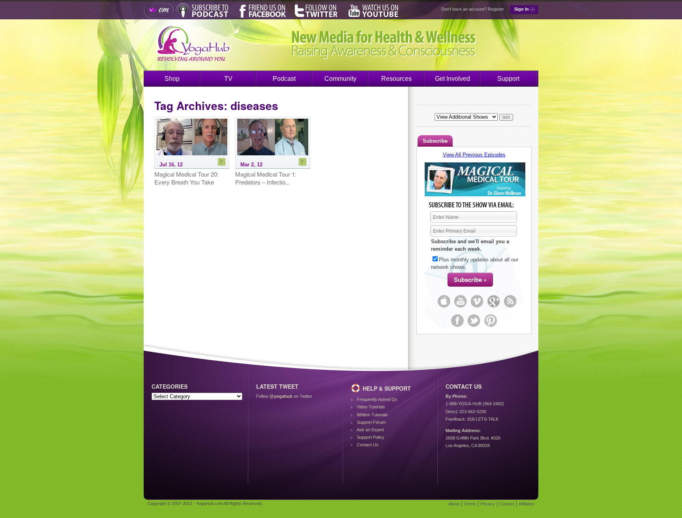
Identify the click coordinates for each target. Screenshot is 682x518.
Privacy (487, 503)
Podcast (284, 78)
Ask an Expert (370, 429)
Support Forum (371, 422)
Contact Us (367, 444)
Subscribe (435, 141)
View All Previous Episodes (474, 155)
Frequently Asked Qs (377, 399)
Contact (506, 503)
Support (508, 78)
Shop (172, 78)
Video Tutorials (371, 406)
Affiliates (526, 503)
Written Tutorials (372, 414)
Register (496, 9)
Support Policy (370, 437)
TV (228, 78)
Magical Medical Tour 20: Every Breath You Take (186, 178)
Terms (470, 503)
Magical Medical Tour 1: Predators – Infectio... (265, 178)
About (453, 503)
